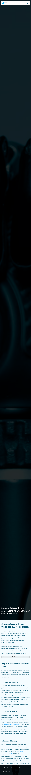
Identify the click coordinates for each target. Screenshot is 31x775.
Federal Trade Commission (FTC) (12, 724)
